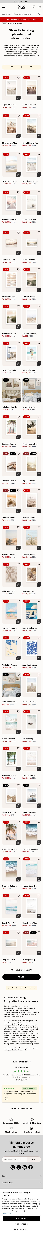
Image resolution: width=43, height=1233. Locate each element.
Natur (12, 24)
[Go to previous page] (8, 988)
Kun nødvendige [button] (21, 1224)
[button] (21, 1229)
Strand (19, 24)
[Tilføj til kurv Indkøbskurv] (18, 98)
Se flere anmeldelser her (21, 1108)
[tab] (34, 7)
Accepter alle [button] (21, 1218)
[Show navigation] (3, 6)
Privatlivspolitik (7, 1213)
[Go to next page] (35, 988)
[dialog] (21, 1211)
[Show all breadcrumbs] (4, 23)
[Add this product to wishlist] (18, 77)
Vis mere (22, 977)
